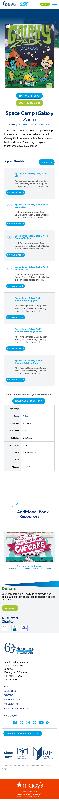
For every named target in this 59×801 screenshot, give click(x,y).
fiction (25, 416)
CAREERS (8, 695)
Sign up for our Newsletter (22, 733)
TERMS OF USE (12, 704)
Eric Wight (47, 568)
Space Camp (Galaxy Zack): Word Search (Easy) (31, 205)
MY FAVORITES (28, 95)
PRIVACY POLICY (12, 699)
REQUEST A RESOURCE (28, 401)
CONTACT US (11, 690)
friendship (26, 466)
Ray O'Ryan (22, 124)
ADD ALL (45, 162)
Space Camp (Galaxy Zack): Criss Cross (31, 174)
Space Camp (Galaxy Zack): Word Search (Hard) (31, 268)
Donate (10, 608)
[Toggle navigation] (54, 4)
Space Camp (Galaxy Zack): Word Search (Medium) (31, 237)
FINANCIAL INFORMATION (16, 708)
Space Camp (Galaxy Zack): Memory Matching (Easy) (28, 299)
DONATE (45, 4)
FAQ (6, 686)
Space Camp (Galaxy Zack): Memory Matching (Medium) (28, 330)
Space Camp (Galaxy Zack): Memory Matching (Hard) (28, 361)
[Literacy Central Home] (24, 3)
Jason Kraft (45, 124)
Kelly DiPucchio (22, 568)
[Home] (11, 3)
